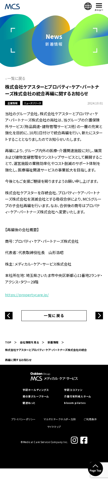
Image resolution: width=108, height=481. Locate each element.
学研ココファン (73, 390)
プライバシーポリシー (23, 419)
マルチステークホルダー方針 (60, 419)
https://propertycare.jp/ (27, 294)
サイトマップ (54, 427)
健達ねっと (29, 403)
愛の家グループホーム (36, 396)
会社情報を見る (29, 342)
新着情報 (53, 342)
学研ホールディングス (36, 390)
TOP (8, 342)
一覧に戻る (16, 78)
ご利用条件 (90, 419)
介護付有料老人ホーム (77, 396)
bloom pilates (75, 403)
